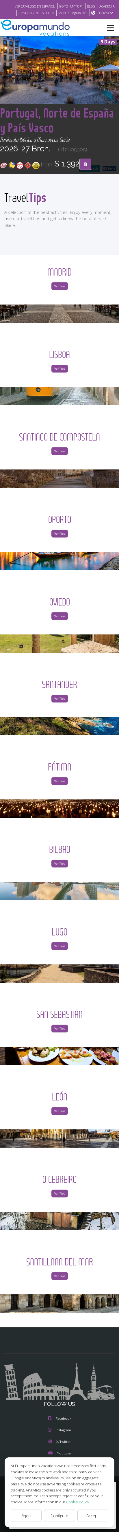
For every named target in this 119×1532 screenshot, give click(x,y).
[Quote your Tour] (85, 164)
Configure (59, 1515)
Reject (26, 1515)
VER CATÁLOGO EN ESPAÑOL (35, 6)
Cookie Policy (77, 1502)
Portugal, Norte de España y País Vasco (57, 120)
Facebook (63, 1418)
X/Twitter (63, 1441)
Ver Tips (59, 286)
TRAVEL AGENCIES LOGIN (36, 13)
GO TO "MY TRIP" (71, 6)
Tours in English (69, 13)
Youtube (64, 1453)
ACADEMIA (107, 6)
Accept (92, 1515)
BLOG (91, 6)
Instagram (63, 1430)
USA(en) (103, 13)
